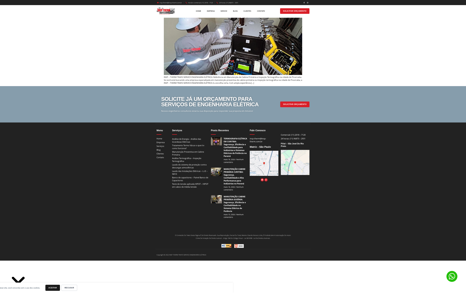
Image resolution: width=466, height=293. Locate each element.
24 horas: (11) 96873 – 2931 (228, 3)
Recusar (69, 288)
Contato (261, 11)
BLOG (235, 11)
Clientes (247, 11)
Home (198, 11)
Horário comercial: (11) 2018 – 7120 (200, 3)
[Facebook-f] (304, 2)
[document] (233, 278)
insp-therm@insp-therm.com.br (171, 3)
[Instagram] (307, 2)
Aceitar (52, 288)
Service (224, 11)
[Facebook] (262, 179)
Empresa (211, 11)
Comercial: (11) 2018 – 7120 (293, 135)
